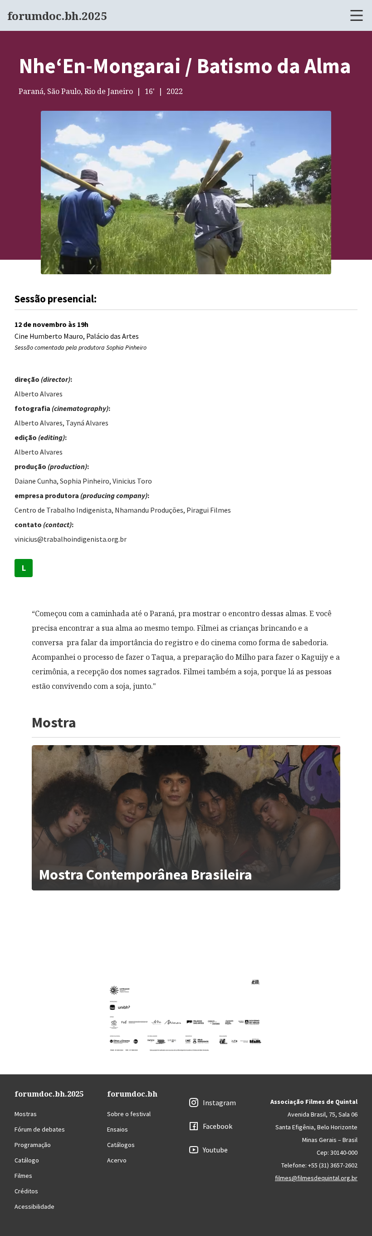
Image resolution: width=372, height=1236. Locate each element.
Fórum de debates (40, 1129)
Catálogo (27, 1160)
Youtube (215, 1149)
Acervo (117, 1160)
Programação (33, 1145)
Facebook (217, 1126)
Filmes (23, 1176)
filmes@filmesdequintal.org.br (316, 1178)
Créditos (26, 1191)
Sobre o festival (129, 1114)
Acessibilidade (34, 1206)
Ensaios (117, 1129)
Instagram (219, 1102)
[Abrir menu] (356, 15)
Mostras (26, 1114)
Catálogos (121, 1145)
